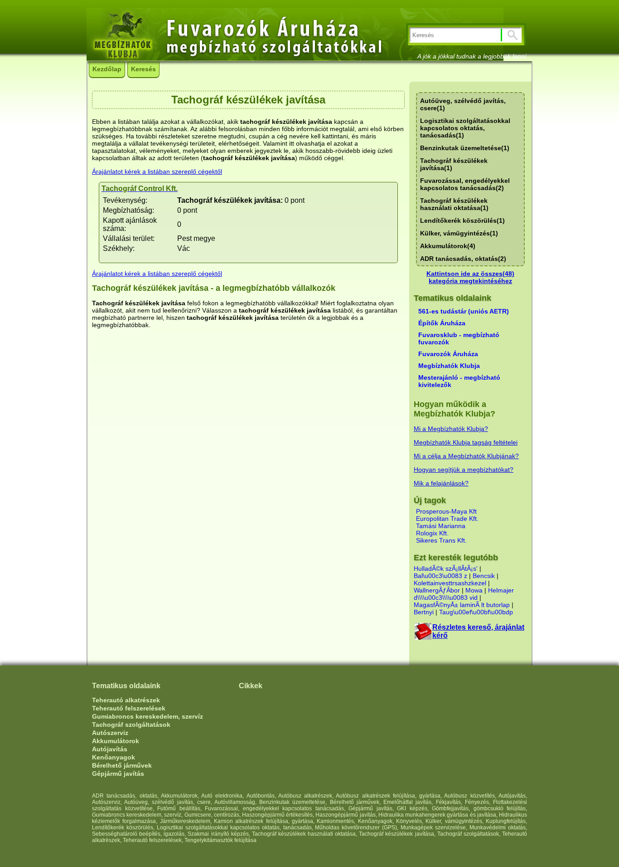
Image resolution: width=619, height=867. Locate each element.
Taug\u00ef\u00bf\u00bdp (476, 612)
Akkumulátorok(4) (447, 246)
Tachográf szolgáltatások (131, 724)
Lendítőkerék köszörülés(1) (462, 220)
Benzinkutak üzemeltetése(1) (464, 148)
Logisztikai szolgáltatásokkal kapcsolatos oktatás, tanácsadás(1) (465, 128)
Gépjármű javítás (118, 773)
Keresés (143, 69)
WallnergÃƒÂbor (437, 590)
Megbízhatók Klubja (449, 365)
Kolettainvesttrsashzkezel (450, 583)
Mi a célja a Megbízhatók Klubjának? (466, 456)
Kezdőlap (106, 69)
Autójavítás (109, 749)
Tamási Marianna (440, 525)
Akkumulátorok (115, 741)
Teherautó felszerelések (128, 708)
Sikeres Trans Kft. (441, 540)
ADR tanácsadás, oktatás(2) (463, 258)
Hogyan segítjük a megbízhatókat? (463, 469)
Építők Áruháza (441, 323)
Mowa (474, 590)
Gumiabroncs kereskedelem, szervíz (147, 716)
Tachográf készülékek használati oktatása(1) (454, 204)
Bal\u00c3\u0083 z (440, 575)
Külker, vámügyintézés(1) (459, 233)
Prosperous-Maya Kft (446, 511)
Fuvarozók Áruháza (448, 354)
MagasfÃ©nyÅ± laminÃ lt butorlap (462, 604)
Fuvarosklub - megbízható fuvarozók (458, 338)
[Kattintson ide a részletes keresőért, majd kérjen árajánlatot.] (423, 637)
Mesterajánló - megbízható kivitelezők (459, 381)
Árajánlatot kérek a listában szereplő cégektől (157, 171)
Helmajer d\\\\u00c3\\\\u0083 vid (464, 594)
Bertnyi (424, 612)
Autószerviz (110, 732)
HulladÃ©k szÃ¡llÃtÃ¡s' (446, 568)
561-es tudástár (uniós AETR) (463, 311)
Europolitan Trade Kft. (447, 518)
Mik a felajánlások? (441, 483)
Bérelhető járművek (122, 765)
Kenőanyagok (113, 757)
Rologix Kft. (432, 533)
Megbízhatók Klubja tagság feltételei (465, 442)
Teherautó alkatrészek (126, 700)
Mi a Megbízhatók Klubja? (451, 428)
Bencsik (484, 575)
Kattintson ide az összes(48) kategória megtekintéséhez (470, 277)
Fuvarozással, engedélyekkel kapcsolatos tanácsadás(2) (465, 184)
